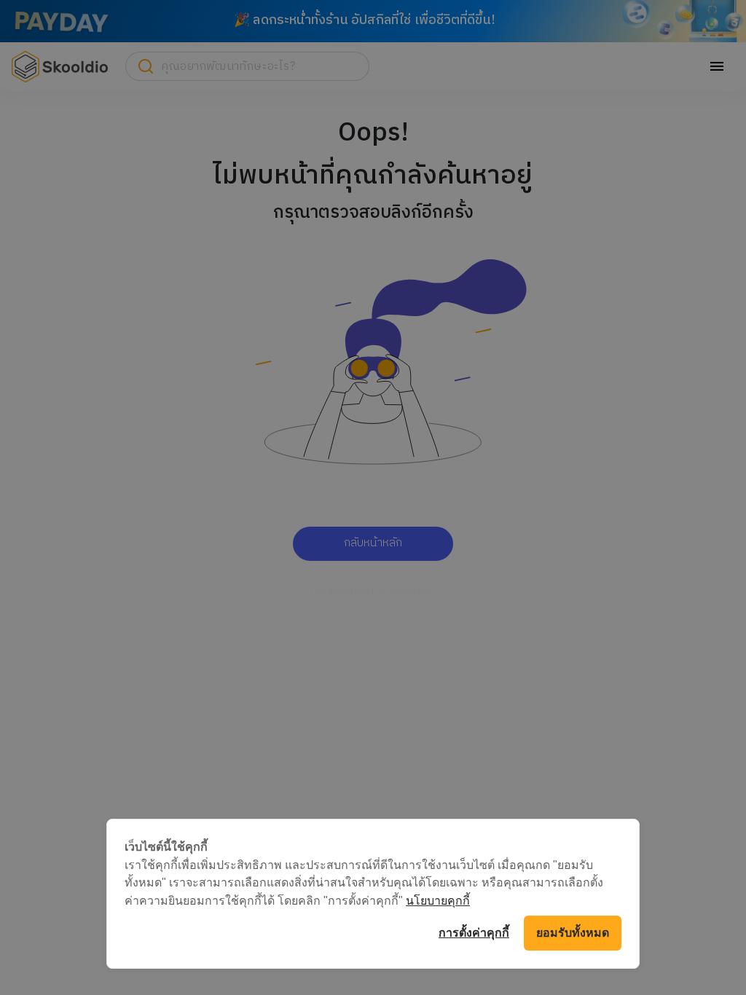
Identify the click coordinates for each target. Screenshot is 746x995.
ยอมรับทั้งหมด (572, 933)
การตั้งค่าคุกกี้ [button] (474, 933)
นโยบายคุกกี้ (438, 900)
